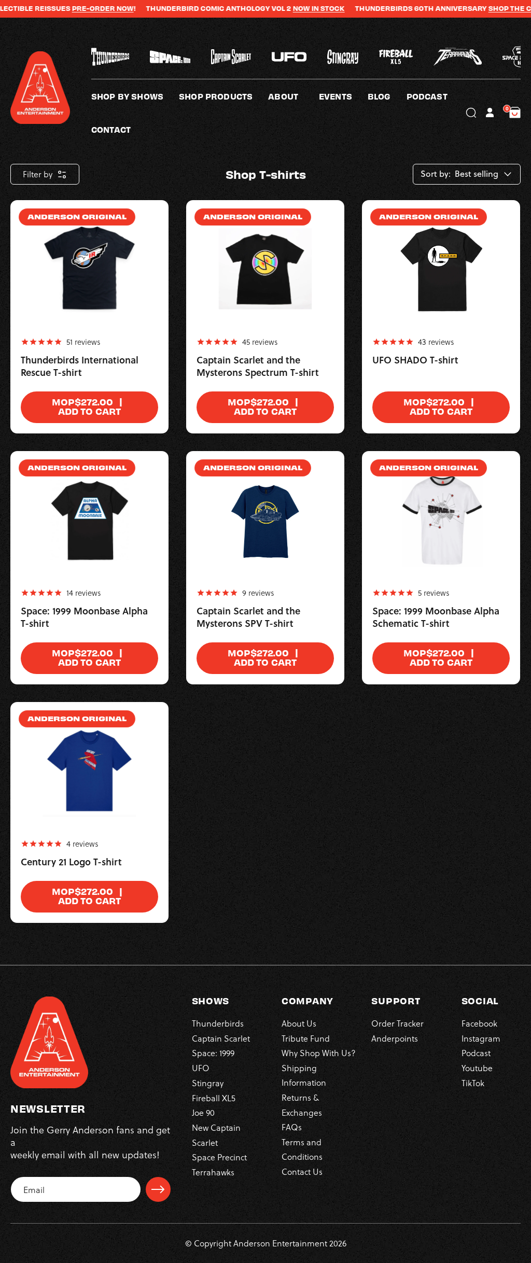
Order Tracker (397, 1023)
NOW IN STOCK (297, 8)
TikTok (473, 1083)
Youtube (477, 1068)
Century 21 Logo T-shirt (71, 862)
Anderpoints (394, 1038)
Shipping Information (304, 1075)
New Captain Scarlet (216, 1134)
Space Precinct (219, 1157)
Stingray (207, 1083)
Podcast (476, 1053)
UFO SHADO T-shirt (415, 360)
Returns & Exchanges (302, 1104)
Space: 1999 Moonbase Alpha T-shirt (84, 617)
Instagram (481, 1038)
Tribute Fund (306, 1038)
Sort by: (436, 174)
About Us (299, 1023)
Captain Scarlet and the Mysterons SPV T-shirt (248, 617)
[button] (293, 96)
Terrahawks (213, 1172)
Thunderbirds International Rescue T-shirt (79, 366)
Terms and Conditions (302, 1149)
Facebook (479, 1023)
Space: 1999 (213, 1053)
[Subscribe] (158, 1189)
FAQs (292, 1127)
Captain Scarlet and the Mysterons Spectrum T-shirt (258, 366)
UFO (200, 1068)
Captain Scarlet (221, 1038)
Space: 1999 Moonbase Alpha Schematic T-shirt (435, 617)
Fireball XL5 (213, 1098)
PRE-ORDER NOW (81, 8)
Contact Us (302, 1171)
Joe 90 (203, 1112)
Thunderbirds (218, 1023)
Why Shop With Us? (319, 1053)
